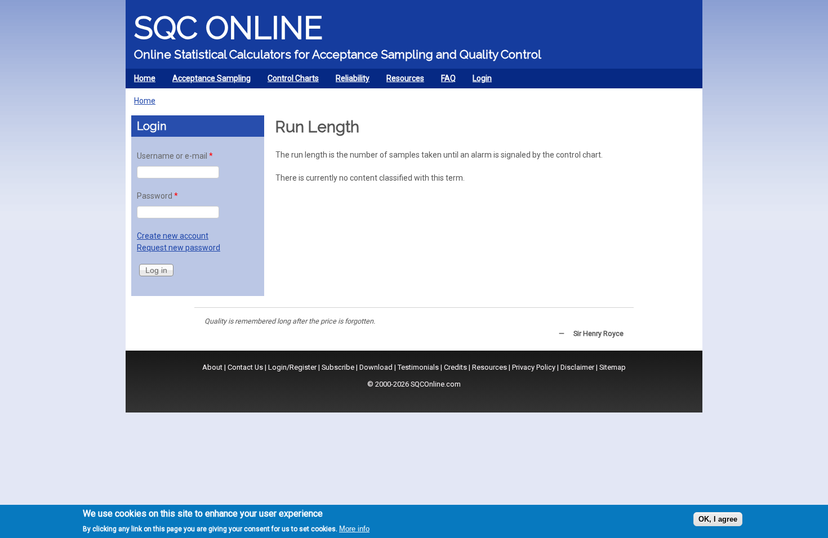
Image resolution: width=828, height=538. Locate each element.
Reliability (348, 81)
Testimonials (418, 367)
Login (482, 78)
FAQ (448, 78)
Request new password (178, 247)
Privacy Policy (533, 367)
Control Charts (289, 81)
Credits (455, 367)
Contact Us (245, 367)
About (212, 367)
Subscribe (338, 367)
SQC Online (228, 27)
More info (354, 528)
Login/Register (292, 367)
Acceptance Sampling (207, 81)
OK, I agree (717, 519)
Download (376, 367)
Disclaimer (577, 367)
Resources (401, 81)
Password (157, 195)
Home (144, 78)
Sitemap (612, 367)
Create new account (172, 235)
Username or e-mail (175, 155)
